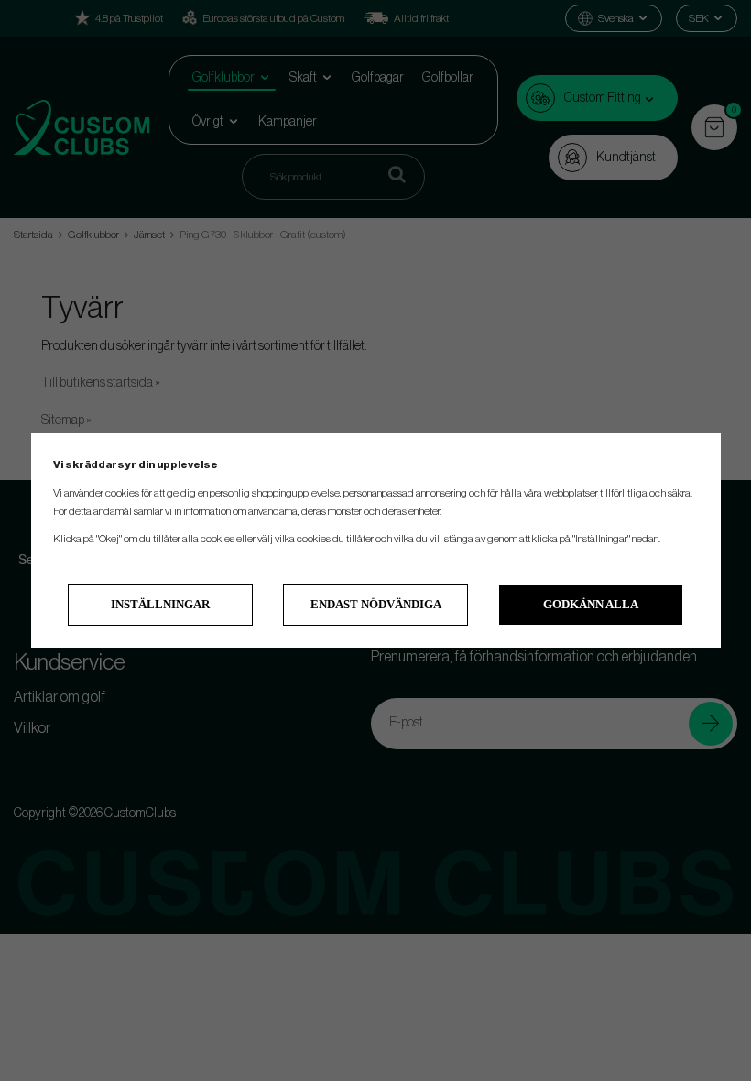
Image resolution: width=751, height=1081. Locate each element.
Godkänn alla (590, 604)
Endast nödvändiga (375, 604)
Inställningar (160, 604)
